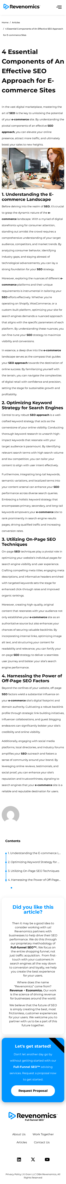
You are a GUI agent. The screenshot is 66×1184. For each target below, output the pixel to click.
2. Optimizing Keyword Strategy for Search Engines (34, 862)
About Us (19, 1134)
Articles (22, 1142)
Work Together (43, 1134)
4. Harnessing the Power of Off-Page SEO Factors (34, 879)
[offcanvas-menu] (58, 7)
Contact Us (42, 1142)
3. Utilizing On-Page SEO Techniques (33, 871)
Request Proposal (33, 1091)
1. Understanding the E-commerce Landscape (34, 853)
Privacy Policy (13, 1174)
